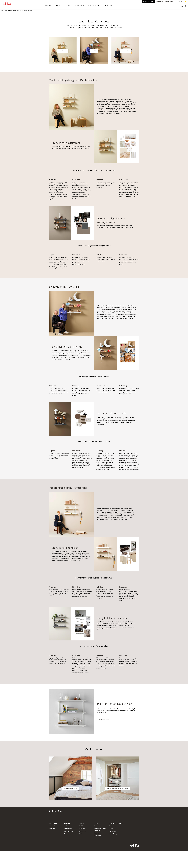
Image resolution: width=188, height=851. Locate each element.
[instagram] (53, 811)
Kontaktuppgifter (69, 831)
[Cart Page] (186, 6)
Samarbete (97, 833)
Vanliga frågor (68, 828)
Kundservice (67, 834)
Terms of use (112, 826)
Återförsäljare (68, 826)
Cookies (111, 828)
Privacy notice (113, 831)
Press (95, 826)
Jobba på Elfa (82, 831)
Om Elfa (81, 826)
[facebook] (50, 811)
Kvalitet (81, 834)
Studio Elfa (52, 828)
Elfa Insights (97, 835)
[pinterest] (58, 811)
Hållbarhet (82, 828)
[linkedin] (56, 811)
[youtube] (61, 811)
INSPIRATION (8, 10)
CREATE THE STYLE (17, 10)
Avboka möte (52, 826)
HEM (2, 10)
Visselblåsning (113, 834)
